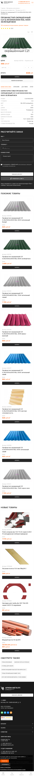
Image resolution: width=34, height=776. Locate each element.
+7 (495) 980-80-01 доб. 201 (9, 751)
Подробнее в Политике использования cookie (12, 769)
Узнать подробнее (5, 767)
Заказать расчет (17, 174)
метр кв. (4, 67)
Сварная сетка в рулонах (21, 662)
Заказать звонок (17, 695)
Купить (17, 230)
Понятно (4, 761)
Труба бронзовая (7, 662)
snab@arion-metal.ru (7, 753)
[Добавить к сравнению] (28, 32)
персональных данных (24, 164)
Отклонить (5, 764)
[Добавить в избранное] (32, 32)
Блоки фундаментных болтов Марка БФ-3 (14, 669)
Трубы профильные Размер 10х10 (11, 673)
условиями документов (8, 166)
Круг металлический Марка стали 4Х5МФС (14, 677)
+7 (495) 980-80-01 (24, 1)
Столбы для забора (7, 665)
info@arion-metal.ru (24, 3)
